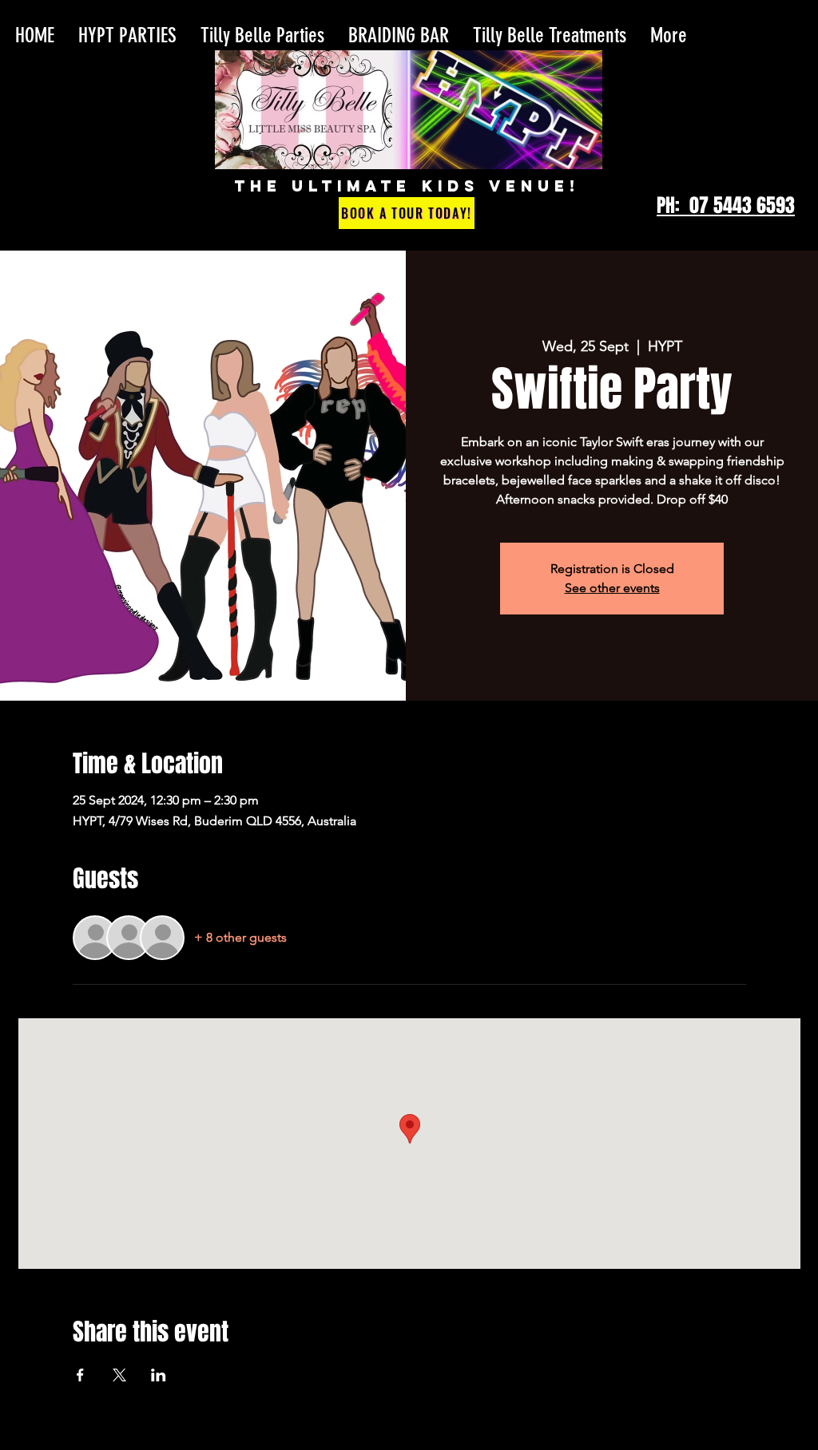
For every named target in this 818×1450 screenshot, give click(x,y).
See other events (612, 587)
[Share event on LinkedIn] (158, 1375)
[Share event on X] (119, 1375)
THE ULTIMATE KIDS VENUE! (407, 186)
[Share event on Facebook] (80, 1375)
